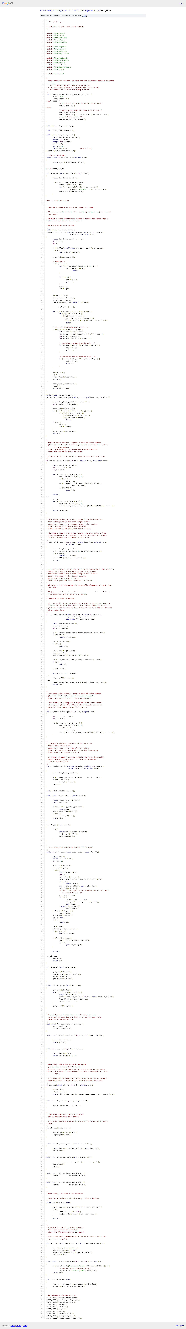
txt (177, 1326)
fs (98, 10)
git (61, 10)
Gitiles (13, 1326)
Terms (25, 1326)
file (84, 16)
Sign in (181, 3)
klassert (68, 10)
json (182, 1326)
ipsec (76, 10)
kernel (56, 10)
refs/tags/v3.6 (87, 10)
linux (42, 10)
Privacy (18, 1326)
